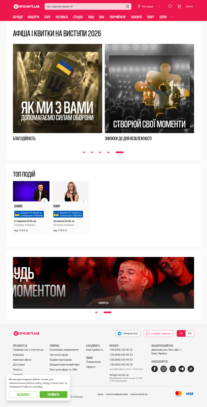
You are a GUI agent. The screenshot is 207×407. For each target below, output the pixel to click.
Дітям (163, 17)
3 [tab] (107, 152)
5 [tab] (123, 152)
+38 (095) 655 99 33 (121, 359)
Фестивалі (62, 17)
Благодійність (94, 349)
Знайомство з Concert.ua (28, 349)
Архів (100, 394)
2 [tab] (98, 152)
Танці (91, 17)
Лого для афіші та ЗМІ (63, 369)
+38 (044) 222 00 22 (121, 349)
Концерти (33, 17)
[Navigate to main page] (26, 6)
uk (181, 333)
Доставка (19, 364)
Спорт (150, 17)
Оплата (17, 369)
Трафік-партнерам (61, 359)
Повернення (93, 362)
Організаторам (59, 354)
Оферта (90, 367)
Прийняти (53, 394)
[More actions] (44, 201)
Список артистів (138, 394)
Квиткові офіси (22, 359)
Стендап (78, 17)
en (189, 333)
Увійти (189, 6)
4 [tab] (115, 152)
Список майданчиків (117, 394)
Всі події (18, 17)
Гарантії (18, 374)
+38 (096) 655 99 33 (121, 354)
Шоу (101, 17)
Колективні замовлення (64, 349)
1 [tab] (87, 152)
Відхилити (23, 394)
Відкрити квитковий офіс (65, 364)
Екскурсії (136, 17)
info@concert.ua (119, 375)
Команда (18, 354)
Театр (47, 17)
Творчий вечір (117, 17)
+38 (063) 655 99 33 (121, 364)
